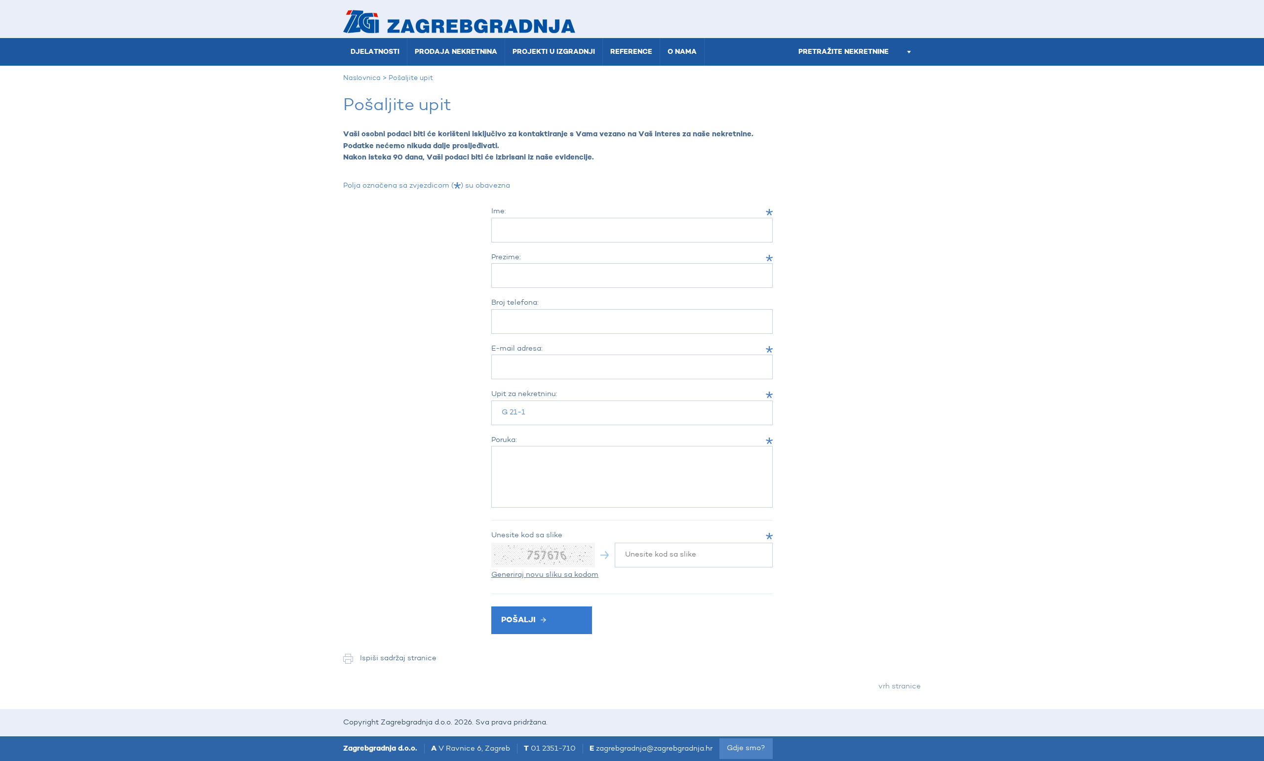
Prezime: (506, 257)
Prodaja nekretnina (456, 51)
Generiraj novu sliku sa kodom (544, 575)
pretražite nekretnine (843, 51)
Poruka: (504, 440)
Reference (631, 51)
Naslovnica (362, 78)
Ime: (498, 211)
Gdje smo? (746, 748)
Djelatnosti (375, 51)
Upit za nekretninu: (524, 394)
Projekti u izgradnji (554, 51)
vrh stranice (899, 686)
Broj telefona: (515, 303)
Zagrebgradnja (459, 21)
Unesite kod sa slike (526, 535)
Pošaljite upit (411, 78)
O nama (682, 51)
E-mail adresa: (517, 349)
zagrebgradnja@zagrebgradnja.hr (654, 749)
